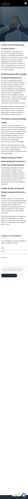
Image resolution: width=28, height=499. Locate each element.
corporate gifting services (9, 89)
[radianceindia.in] (5, 3)
